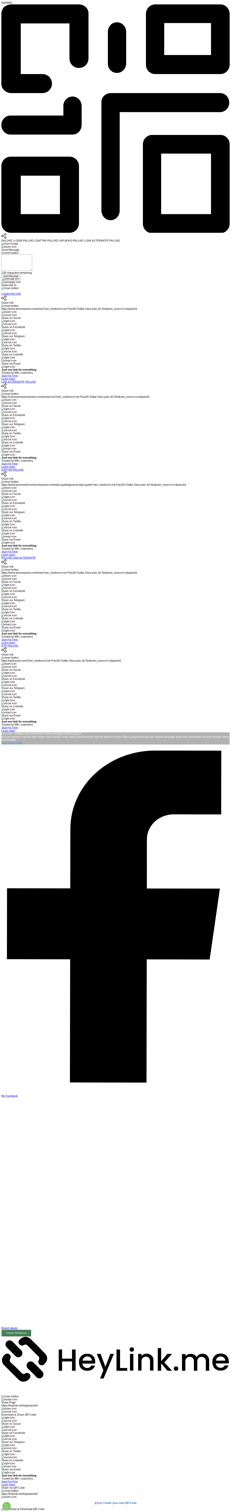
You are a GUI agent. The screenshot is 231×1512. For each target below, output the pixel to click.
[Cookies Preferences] (6, 1506)
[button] (115, 1217)
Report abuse (9, 1328)
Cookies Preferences (16, 1333)
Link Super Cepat (11, 742)
